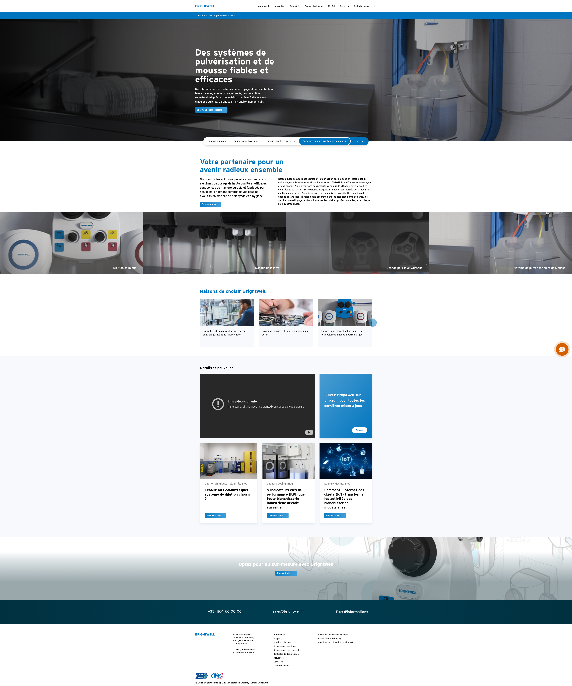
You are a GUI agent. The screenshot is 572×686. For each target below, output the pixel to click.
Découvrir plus (213, 520)
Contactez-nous (361, 6)
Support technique (314, 6)
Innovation (280, 6)
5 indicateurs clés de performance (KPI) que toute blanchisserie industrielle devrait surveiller (286, 503)
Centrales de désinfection (286, 658)
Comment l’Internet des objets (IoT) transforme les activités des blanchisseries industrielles (344, 503)
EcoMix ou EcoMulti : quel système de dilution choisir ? (227, 498)
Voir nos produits (183, 114)
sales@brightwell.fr (245, 657)
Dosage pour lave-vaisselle (280, 145)
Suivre (359, 434)
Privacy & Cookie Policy (329, 643)
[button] (355, 146)
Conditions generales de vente (333, 639)
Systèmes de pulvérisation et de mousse (325, 145)
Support (277, 643)
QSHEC (331, 6)
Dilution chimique (217, 145)
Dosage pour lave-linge (246, 145)
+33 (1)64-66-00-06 (245, 654)
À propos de (264, 6)
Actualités (295, 6)
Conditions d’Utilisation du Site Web (335, 647)
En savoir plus (209, 209)
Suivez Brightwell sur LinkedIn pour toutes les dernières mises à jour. (344, 404)
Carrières (344, 6)
